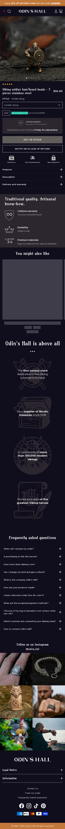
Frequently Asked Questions (32, 797)
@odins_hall (32, 649)
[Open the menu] (4, 11)
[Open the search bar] (9, 11)
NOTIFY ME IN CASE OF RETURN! (32, 149)
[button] (7, 84)
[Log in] (56, 11)
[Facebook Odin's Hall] (21, 805)
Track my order (32, 793)
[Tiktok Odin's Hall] (36, 805)
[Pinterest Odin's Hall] (43, 805)
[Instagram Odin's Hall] (28, 805)
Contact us (32, 788)
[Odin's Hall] (32, 11)
